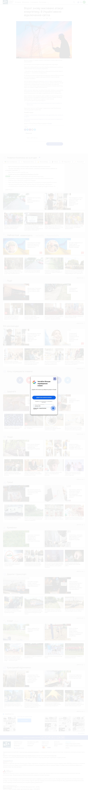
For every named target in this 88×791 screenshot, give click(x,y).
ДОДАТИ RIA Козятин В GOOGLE (44, 397)
